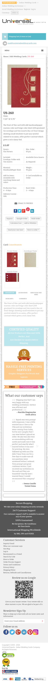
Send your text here (15, 230)
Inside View (12, 271)
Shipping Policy (9, 570)
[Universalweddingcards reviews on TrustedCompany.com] (6, 662)
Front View (12, 251)
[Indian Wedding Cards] (24, 21)
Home (5, 57)
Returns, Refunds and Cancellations (17, 573)
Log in (33, 9)
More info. (10, 299)
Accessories (22, 293)
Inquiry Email (8, 543)
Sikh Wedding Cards (18, 57)
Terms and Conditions (12, 565)
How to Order (8, 559)
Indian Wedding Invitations (12, 6)
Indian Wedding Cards (27, 3)
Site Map (6, 549)
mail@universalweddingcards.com (22, 43)
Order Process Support (12, 562)
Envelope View (30, 251)
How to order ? (33, 230)
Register (27, 9)
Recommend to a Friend (12, 554)
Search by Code (9, 557)
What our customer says (13, 546)
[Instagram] (35, 632)
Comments (23, 299)
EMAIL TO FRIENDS (25, 203)
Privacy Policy (8, 567)
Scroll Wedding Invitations (12, 9)
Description (9, 293)
